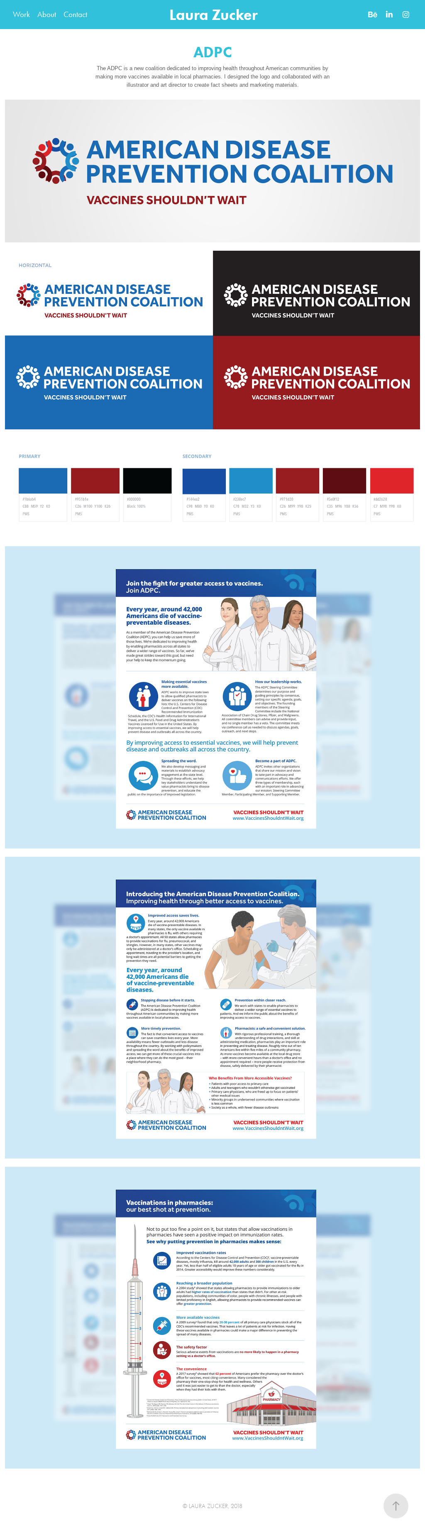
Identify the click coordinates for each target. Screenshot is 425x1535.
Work (21, 14)
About (46, 14)
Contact (75, 14)
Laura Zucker (213, 14)
